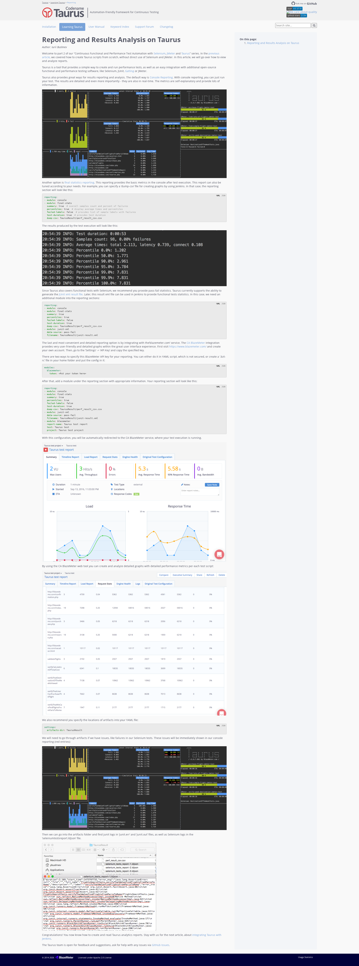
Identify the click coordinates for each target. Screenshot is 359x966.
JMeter (171, 53)
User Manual (96, 26)
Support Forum (144, 26)
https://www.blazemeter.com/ (187, 346)
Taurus (45, 2)
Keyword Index (120, 26)
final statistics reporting (79, 182)
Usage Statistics (305, 957)
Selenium (159, 53)
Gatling (129, 71)
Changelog (166, 26)
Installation (49, 26)
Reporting (71, 2)
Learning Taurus (57, 2)
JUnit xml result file (71, 294)
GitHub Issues (160, 945)
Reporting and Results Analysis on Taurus (273, 43)
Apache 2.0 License (102, 957)
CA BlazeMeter (196, 343)
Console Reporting (161, 77)
